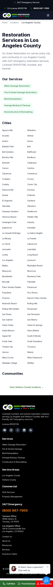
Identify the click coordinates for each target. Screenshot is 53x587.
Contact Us (7, 536)
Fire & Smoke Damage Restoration (20, 92)
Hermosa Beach (9, 217)
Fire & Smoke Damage (12, 449)
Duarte (5, 195)
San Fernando (33, 314)
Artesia (30, 136)
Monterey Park (34, 276)
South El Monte (34, 336)
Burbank (6, 163)
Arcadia (5, 136)
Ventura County (9, 480)
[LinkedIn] (24, 430)
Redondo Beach (9, 303)
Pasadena (6, 292)
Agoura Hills (7, 130)
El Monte (31, 195)
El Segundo (7, 200)
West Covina (7, 357)
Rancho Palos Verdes (37, 298)
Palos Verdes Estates (11, 287)
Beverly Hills (7, 157)
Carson (5, 168)
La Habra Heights (35, 233)
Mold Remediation (13, 99)
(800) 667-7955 (41, 8)
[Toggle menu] (48, 15)
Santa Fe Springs (34, 325)
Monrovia (31, 271)
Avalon (5, 141)
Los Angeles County (11, 475)
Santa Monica (8, 330)
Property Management (12, 496)
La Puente (31, 238)
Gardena (31, 200)
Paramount (32, 287)
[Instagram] (11, 430)
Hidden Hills (32, 217)
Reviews (6, 549)
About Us (6, 541)
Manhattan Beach (35, 265)
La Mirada (6, 238)
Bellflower (31, 152)
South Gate (7, 341)
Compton (6, 179)
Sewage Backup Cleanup (13, 457)
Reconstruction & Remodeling (18, 112)
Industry (30, 222)
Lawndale (31, 249)
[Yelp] (17, 430)
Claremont (6, 173)
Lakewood (32, 244)
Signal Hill (6, 336)
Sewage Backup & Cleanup (17, 105)
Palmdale (31, 282)
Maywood (6, 271)
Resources (7, 545)
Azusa (30, 141)
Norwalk (6, 282)
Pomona (6, 298)
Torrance (31, 347)
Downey (31, 190)
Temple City (7, 347)
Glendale (6, 206)
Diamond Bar (8, 190)
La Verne (6, 244)
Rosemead (32, 309)
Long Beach (32, 255)
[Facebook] (4, 430)
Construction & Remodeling (14, 462)
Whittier (30, 363)
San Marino (32, 320)
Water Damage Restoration (17, 86)
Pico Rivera (32, 292)
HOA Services (8, 492)
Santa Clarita (7, 325)
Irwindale (31, 228)
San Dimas (6, 314)
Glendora (31, 206)
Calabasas (32, 163)
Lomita (5, 255)
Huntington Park (9, 222)
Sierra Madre (33, 330)
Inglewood (7, 228)
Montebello (7, 276)
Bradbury (31, 157)
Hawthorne (32, 211)
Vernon (5, 352)
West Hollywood (34, 357)
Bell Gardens (8, 152)
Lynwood (31, 260)
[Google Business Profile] (30, 430)
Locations (14, 22)
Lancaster (6, 249)
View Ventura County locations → (26, 387)
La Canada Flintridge (11, 233)
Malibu (5, 265)
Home (4, 22)
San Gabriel (7, 320)
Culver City (32, 184)
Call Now (11, 584)
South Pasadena (34, 341)
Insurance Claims (9, 554)
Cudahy (5, 184)
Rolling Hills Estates (10, 309)
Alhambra (31, 130)
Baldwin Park (8, 146)
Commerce (32, 173)
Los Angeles (7, 260)
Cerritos (30, 168)
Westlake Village (9, 363)
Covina (30, 179)
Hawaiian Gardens (10, 211)
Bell (29, 146)
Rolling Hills (32, 303)
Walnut (30, 352)
